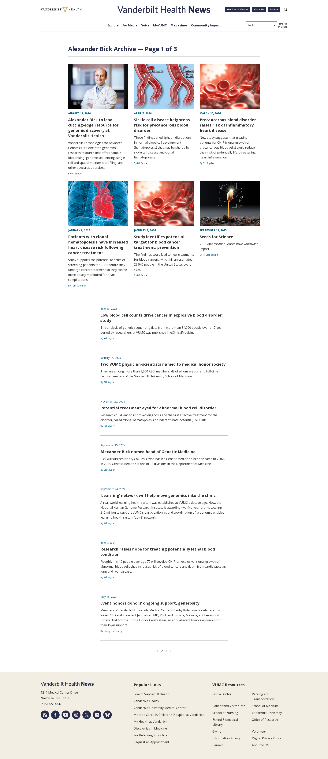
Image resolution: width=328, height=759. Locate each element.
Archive (274, 9)
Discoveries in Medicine (150, 728)
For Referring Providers (150, 735)
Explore (113, 25)
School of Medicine (265, 706)
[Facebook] (55, 714)
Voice (145, 25)
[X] (86, 714)
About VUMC (261, 745)
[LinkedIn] (97, 714)
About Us (259, 9)
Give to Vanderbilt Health (151, 694)
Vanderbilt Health (146, 701)
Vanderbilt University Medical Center (160, 708)
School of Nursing (225, 713)
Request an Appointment (151, 742)
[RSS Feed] (45, 714)
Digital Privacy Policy (266, 738)
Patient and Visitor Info (228, 706)
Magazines (179, 25)
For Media (129, 25)
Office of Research (265, 720)
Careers (218, 745)
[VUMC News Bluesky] (107, 714)
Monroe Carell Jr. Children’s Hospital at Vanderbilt (169, 715)
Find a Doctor (221, 694)
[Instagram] (76, 714)
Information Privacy (226, 738)
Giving (216, 731)
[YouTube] (66, 714)
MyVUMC (160, 25)
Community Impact (206, 25)
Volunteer (259, 731)
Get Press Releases (237, 9)
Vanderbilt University (267, 713)
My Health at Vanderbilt (150, 721)
